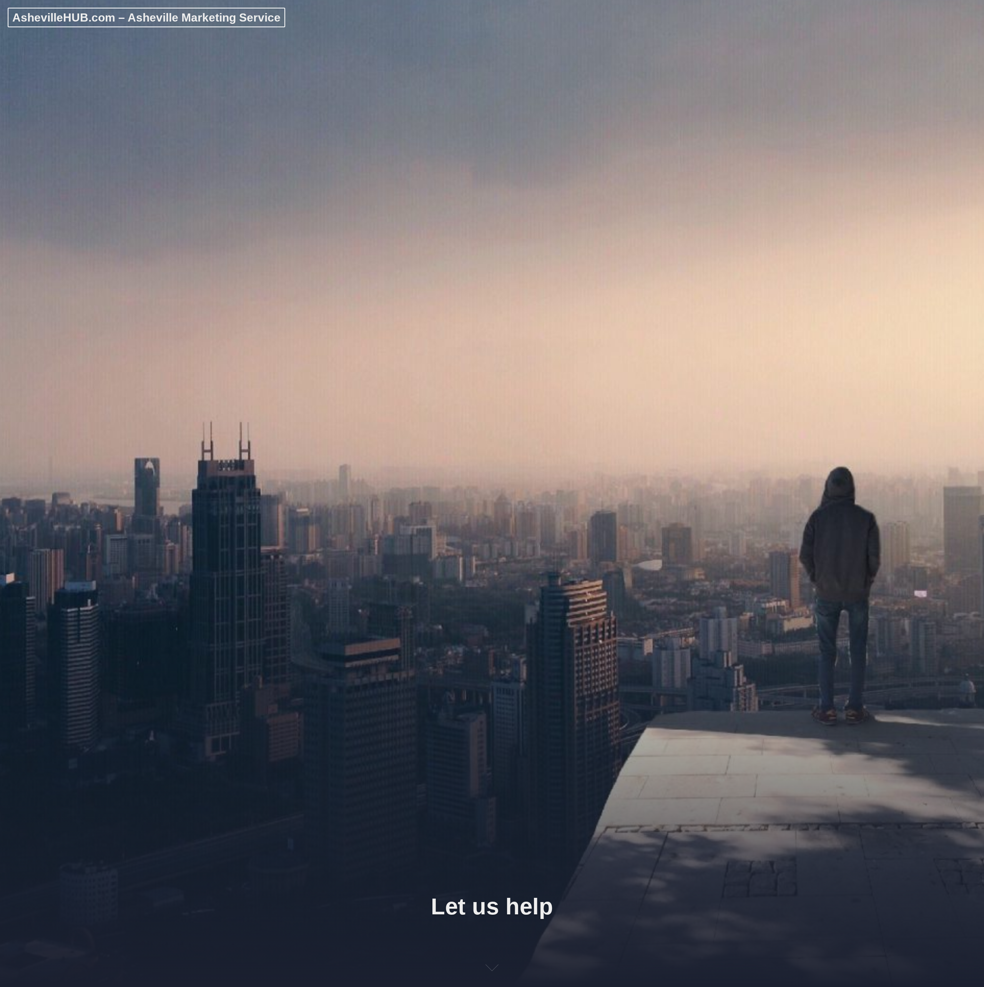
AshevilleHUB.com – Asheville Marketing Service (146, 17)
